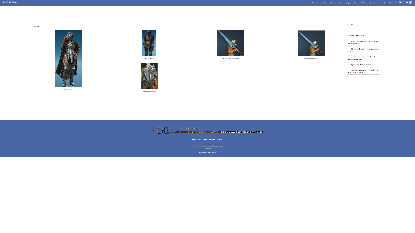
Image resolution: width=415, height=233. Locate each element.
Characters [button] (333, 3)
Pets (385, 3)
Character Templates (345, 3)
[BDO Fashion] (207, 134)
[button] (396, 2)
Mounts (380, 3)
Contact (212, 139)
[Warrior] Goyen (149, 58)
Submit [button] (326, 3)
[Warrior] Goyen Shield (149, 91)
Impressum (208, 148)
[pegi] (410, 3)
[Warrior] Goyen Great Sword (230, 58)
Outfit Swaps (365, 3)
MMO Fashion (196, 139)
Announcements (317, 3)
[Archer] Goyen (68, 89)
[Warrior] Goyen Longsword (311, 58)
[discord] (407, 3)
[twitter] (400, 3)
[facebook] (403, 3)
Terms (219, 139)
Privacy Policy (211, 152)
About (205, 139)
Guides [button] (391, 3)
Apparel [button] (356, 3)
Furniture (373, 3)
